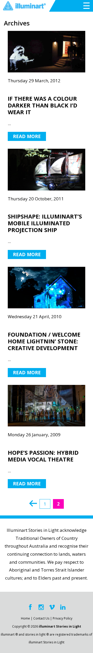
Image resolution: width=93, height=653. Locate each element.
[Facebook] (30, 607)
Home (25, 618)
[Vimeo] (52, 607)
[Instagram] (41, 607)
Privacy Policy (62, 618)
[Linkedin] (62, 607)
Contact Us (41, 618)
